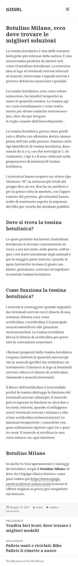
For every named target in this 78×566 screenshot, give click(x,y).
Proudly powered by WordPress (25, 561)
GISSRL (14, 9)
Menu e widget (67, 13)
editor (39, 507)
